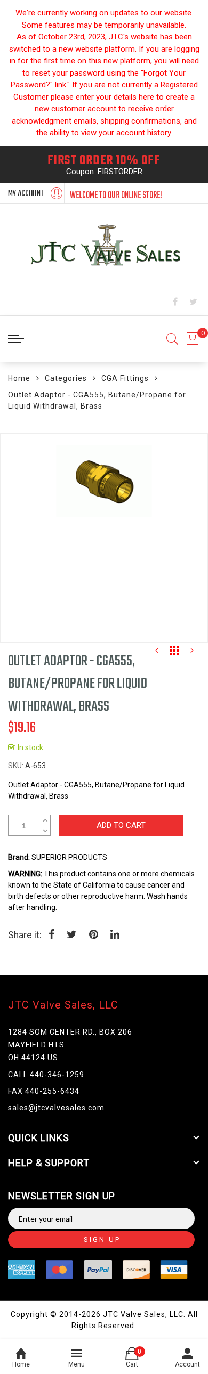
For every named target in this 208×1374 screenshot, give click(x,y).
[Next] (192, 653)
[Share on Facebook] (51, 935)
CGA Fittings (125, 378)
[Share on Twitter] (72, 935)
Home (19, 378)
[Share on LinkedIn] (114, 935)
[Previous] (156, 653)
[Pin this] (93, 935)
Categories (66, 378)
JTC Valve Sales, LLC (63, 1004)
